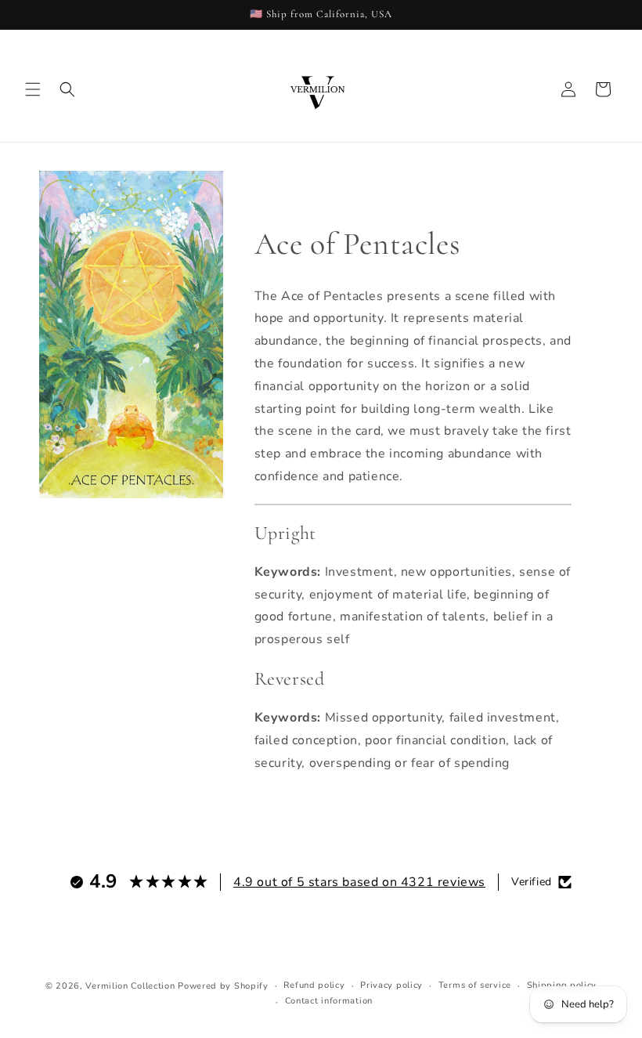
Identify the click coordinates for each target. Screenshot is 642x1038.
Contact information (329, 1001)
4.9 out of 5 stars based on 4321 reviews (359, 882)
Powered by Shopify (223, 986)
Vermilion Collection (130, 986)
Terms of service (474, 985)
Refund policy (313, 985)
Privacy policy (391, 985)
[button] (33, 89)
